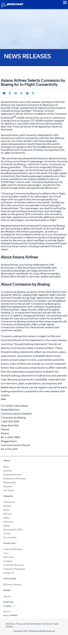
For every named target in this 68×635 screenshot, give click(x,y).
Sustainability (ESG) (12, 529)
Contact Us (8, 573)
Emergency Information (14, 478)
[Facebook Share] (9, 93)
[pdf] (38, 93)
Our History (9, 490)
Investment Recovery (13, 565)
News (6, 467)
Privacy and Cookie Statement (28, 624)
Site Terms (10, 624)
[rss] (33, 93)
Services (7, 514)
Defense (7, 506)
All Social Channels (12, 584)
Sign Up (7, 596)
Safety (6, 518)
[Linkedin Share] (15, 93)
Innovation (8, 521)
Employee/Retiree (12, 474)
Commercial (9, 502)
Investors (7, 470)
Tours (6, 553)
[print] (27, 93)
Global (6, 525)
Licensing (7, 561)
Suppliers (7, 486)
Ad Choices (46, 624)
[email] (4, 93)
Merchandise (9, 482)
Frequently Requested (14, 569)
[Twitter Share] (21, 93)
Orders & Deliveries (12, 549)
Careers (7, 533)
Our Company (10, 537)
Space (6, 510)
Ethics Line (8, 557)
